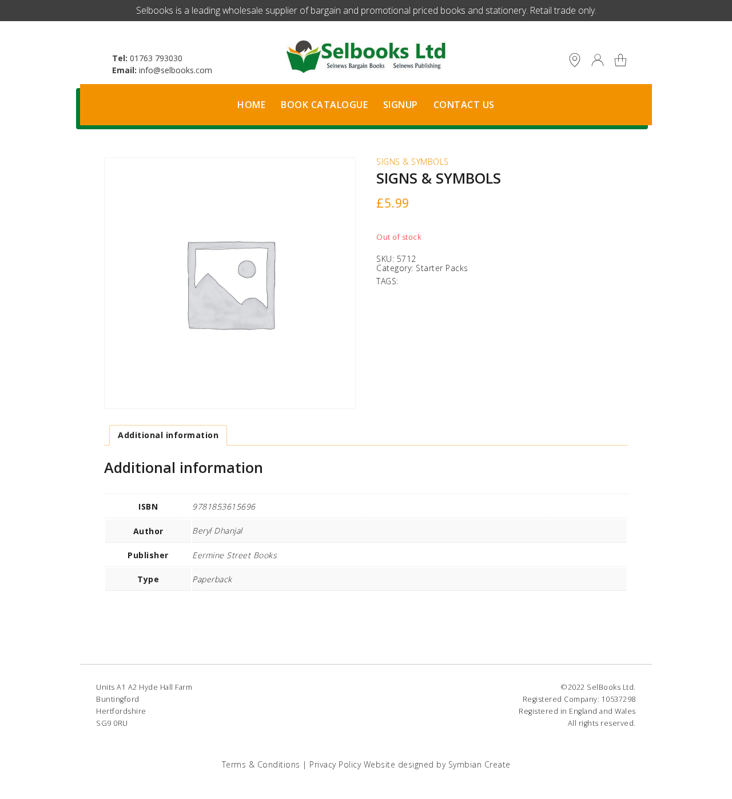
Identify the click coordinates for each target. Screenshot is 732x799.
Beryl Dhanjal (217, 530)
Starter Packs (442, 268)
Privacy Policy (335, 764)
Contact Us (464, 104)
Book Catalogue (324, 104)
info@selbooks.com (175, 70)
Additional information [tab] (168, 435)
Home (251, 104)
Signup (400, 104)
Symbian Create (479, 764)
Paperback (212, 579)
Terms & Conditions (261, 764)
